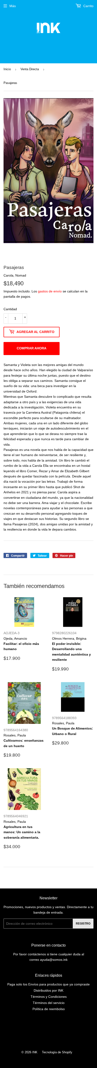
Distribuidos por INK (48, 990)
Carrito (87, 6)
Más (12, 6)
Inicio (7, 69)
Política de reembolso (48, 1009)
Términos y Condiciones (49, 997)
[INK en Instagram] (47, 1032)
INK (34, 1052)
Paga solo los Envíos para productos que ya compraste (48, 984)
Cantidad (10, 309)
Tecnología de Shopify (57, 1052)
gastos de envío (50, 291)
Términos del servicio (49, 1003)
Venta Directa (29, 69)
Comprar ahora (31, 348)
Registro (83, 923)
